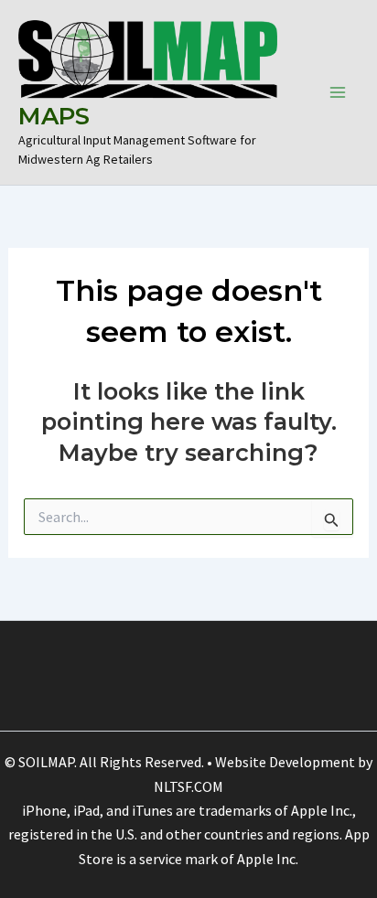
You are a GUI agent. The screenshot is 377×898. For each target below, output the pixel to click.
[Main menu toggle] (339, 92)
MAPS (54, 116)
